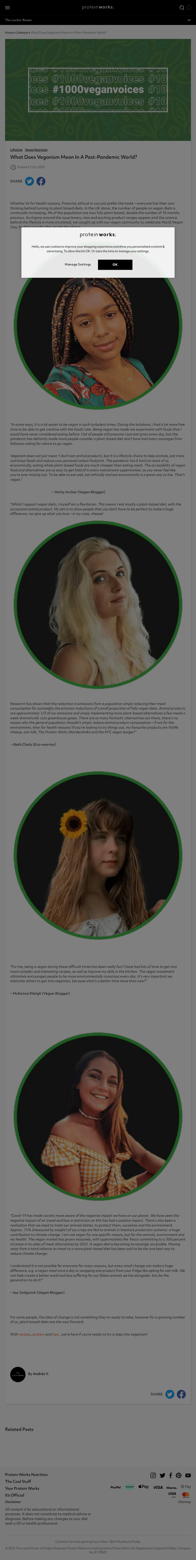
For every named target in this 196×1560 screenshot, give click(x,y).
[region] (98, 253)
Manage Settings (78, 264)
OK (115, 264)
